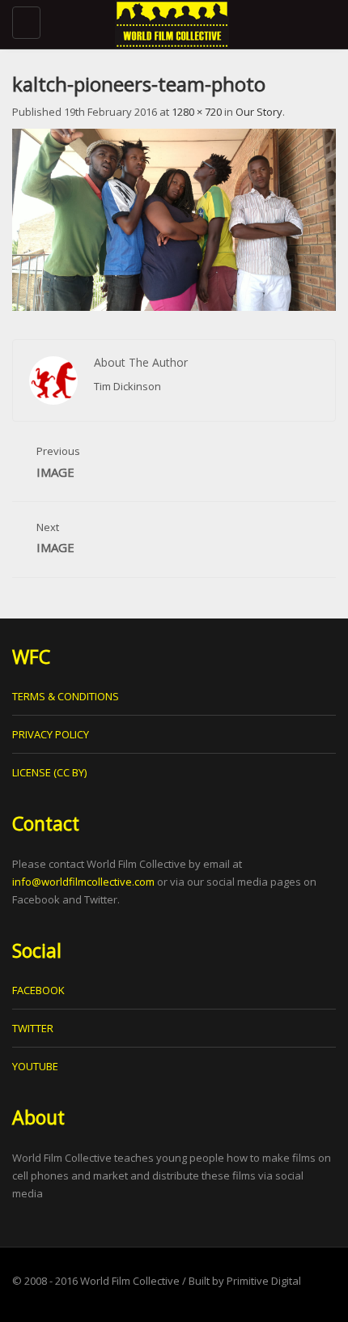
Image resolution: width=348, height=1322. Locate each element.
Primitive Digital (264, 1280)
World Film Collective (130, 1280)
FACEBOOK (38, 990)
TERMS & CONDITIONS (65, 696)
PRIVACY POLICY (50, 734)
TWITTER (32, 1028)
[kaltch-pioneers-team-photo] (174, 218)
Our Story (259, 111)
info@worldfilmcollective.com (83, 881)
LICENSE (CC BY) (49, 772)
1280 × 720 (197, 111)
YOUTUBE (35, 1066)
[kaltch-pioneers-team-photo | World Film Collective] (170, 20)
